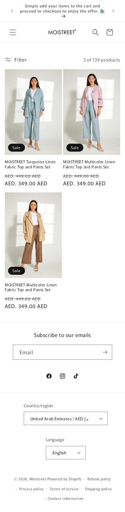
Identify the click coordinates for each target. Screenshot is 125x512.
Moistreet (37, 478)
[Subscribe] (105, 352)
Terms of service (64, 488)
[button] (13, 32)
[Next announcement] (113, 11)
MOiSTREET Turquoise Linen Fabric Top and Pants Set (30, 164)
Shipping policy (98, 488)
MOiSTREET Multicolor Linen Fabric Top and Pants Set (89, 164)
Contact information (65, 498)
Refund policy (99, 478)
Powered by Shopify (64, 478)
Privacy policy (31, 488)
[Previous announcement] (12, 11)
